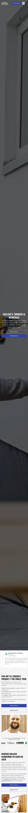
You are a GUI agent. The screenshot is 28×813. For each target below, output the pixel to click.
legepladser (7, 779)
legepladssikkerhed (6, 780)
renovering (13, 779)
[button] (23, 3)
